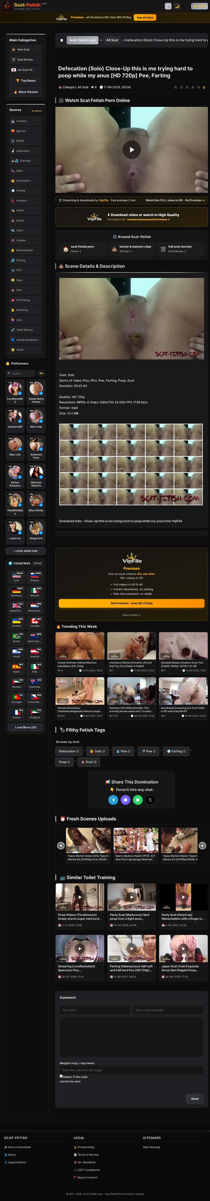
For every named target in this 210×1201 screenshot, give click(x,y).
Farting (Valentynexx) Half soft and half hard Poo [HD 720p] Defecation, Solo (131, 968)
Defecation (67, 751)
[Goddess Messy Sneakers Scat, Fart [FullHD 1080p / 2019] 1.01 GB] (183, 645)
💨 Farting (174, 751)
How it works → (132, 615)
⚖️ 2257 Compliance (87, 1169)
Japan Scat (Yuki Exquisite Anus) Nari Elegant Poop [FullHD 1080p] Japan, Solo (181, 968)
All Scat (112, 40)
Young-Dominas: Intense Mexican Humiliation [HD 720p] (77, 664)
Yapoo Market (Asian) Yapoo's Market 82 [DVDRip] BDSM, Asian (182, 857)
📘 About (10, 1154)
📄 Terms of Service (86, 1154)
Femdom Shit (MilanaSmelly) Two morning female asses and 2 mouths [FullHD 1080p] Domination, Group (130, 709)
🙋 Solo (95, 751)
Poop (62, 762)
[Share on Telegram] (113, 800)
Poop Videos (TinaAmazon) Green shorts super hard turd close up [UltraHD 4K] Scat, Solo (78, 917)
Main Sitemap (151, 1147)
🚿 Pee (147, 751)
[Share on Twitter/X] (150, 800)
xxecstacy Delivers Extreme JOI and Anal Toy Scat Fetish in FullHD (130, 664)
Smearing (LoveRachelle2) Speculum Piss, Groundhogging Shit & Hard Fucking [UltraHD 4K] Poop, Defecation (77, 968)
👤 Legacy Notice (15, 1162)
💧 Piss (121, 751)
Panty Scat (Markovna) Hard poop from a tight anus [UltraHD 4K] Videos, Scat (129, 917)
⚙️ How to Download (17, 1147)
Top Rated (25, 80)
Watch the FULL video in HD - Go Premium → (175, 200)
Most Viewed (26, 92)
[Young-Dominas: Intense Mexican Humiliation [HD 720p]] (80, 645)
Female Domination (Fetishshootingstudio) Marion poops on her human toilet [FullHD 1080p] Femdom (79, 709)
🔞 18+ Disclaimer (85, 1162)
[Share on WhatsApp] (138, 800)
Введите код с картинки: (77, 1063)
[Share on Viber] (125, 800)
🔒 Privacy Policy (84, 1147)
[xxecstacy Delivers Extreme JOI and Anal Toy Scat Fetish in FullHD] (131, 645)
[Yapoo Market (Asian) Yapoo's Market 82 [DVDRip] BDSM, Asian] (183, 840)
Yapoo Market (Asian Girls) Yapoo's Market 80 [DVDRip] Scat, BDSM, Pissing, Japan (88, 859)
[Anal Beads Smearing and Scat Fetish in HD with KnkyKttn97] (183, 691)
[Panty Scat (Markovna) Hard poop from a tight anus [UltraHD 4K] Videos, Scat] (131, 897)
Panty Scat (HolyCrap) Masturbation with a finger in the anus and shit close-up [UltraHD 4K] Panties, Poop (182, 917)
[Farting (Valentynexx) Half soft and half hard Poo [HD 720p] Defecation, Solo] (131, 948)
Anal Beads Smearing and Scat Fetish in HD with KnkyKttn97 (183, 709)
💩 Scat (87, 762)
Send (195, 1098)
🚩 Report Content (85, 1177)
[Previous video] (61, 845)
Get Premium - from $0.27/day (132, 603)
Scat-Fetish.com (82, 40)
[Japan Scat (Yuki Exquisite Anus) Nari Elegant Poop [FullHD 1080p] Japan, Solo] (183, 948)
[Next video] (202, 845)
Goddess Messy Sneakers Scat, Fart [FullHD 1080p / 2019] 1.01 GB (182, 664)
